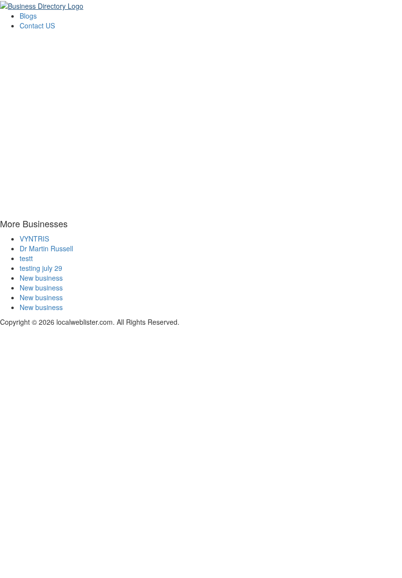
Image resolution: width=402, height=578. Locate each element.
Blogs (28, 16)
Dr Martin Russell (46, 248)
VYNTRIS (34, 238)
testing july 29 (41, 268)
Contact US (37, 25)
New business (41, 278)
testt (26, 258)
